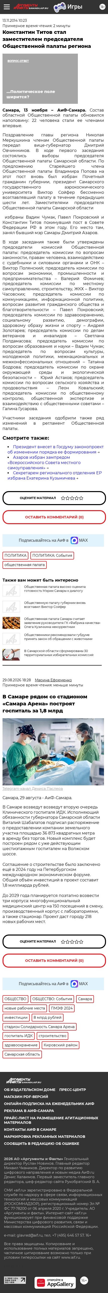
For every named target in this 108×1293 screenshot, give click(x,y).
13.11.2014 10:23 (15, 20)
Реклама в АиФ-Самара (29, 1111)
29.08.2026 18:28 (17, 680)
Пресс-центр (72, 1089)
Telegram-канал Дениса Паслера (33, 788)
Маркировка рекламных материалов (44, 1136)
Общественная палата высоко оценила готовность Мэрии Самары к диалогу (55, 589)
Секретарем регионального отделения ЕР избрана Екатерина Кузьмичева (55, 476)
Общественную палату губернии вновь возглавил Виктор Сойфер (55, 605)
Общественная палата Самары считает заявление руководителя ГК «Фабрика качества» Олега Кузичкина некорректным (62, 623)
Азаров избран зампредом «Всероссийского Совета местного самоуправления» (44, 462)
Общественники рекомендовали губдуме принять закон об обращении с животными (58, 637)
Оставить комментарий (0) (54, 517)
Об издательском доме (29, 1089)
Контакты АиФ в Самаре (30, 1129)
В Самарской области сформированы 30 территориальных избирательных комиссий (58, 653)
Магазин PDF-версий (26, 1096)
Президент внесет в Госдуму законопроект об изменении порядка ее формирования (56, 449)
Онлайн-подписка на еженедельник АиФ (49, 1103)
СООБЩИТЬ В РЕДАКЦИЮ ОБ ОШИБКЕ (41, 1143)
